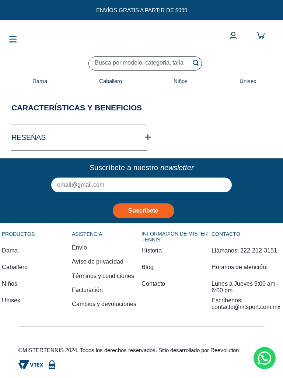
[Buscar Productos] (197, 63)
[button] (79, 137)
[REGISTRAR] (143, 210)
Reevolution (224, 350)
